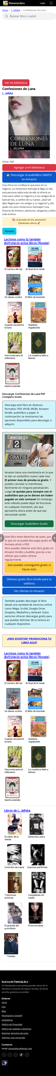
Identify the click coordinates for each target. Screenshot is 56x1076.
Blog (4, 1011)
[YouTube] (4, 1054)
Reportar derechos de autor (15, 1033)
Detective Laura (36, 836)
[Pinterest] (27, 1054)
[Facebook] (9, 1054)
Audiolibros (7, 1020)
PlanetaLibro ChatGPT (12, 1015)
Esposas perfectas (37, 867)
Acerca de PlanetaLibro (15, 981)
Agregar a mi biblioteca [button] (29, 167)
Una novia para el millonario (14, 357)
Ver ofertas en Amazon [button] (29, 591)
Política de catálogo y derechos (16, 1028)
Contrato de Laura (14, 867)
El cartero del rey (13, 269)
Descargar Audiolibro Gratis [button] (29, 524)
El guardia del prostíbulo (12, 927)
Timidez (11, 956)
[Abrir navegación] (51, 3)
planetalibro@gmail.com (20, 1048)
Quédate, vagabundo (34, 326)
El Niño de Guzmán (35, 297)
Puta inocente (35, 925)
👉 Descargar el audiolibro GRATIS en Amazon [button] (29, 177)
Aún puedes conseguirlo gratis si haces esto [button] (29, 567)
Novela (9, 231)
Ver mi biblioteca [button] (16, 83)
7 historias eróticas (10, 896)
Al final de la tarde (35, 269)
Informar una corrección (13, 1037)
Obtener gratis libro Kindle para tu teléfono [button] (29, 581)
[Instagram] (15, 1054)
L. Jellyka (15, 10)
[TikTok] (21, 1054)
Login (42, 3)
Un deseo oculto (13, 297)
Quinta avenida (12, 386)
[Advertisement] (28, 49)
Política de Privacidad (12, 1024)
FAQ (4, 1006)
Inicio (5, 10)
